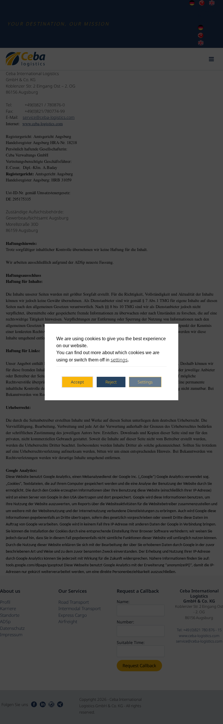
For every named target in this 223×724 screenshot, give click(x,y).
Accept (77, 382)
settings (119, 359)
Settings (145, 382)
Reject (111, 382)
